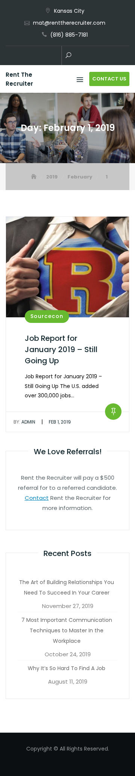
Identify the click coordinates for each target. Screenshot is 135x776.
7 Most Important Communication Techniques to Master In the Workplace (66, 630)
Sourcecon (46, 316)
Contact (37, 498)
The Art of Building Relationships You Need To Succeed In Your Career (66, 587)
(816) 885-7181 (69, 35)
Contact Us (109, 78)
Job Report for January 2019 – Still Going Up (61, 349)
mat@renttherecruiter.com (69, 23)
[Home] (34, 176)
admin (24, 422)
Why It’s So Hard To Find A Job (66, 668)
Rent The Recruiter (19, 79)
